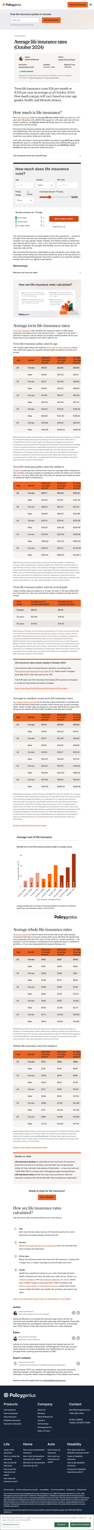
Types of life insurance (9, 1451)
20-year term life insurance (60, 347)
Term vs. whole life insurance (12, 1458)
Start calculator (47, 1197)
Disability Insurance (12, 1420)
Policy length (18, 193)
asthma (22, 1286)
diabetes (56, 1279)
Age (17, 180)
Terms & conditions (58, 1490)
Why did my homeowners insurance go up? (34, 1464)
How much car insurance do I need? (54, 1459)
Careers (41, 1420)
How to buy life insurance (10, 1464)
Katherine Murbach (32, 59)
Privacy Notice (9, 1490)
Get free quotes (51, 20)
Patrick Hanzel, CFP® (26, 67)
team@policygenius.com (79, 1409)
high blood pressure (48, 1286)
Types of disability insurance (75, 1458)
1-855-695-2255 (76, 1413)
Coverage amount (47, 192)
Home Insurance (11, 1413)
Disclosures (70, 1490)
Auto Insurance (10, 1416)
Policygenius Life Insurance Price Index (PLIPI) (34, 671)
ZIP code (61, 180)
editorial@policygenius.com (54, 1380)
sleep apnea (31, 1286)
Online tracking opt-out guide (27, 1490)
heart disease (45, 1279)
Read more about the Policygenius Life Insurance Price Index (41, 688)
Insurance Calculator (12, 1423)
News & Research (45, 1416)
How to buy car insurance (54, 1451)
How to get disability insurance (76, 1464)
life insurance (23, 117)
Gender (39, 180)
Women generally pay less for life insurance (37, 1245)
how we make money (52, 78)
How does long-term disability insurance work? (78, 1451)
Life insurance (19, 36)
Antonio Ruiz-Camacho (66, 59)
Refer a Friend (44, 1431)
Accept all (61, 1524)
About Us (42, 1409)
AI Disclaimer (81, 1490)
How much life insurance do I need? (10, 1472)
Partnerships (43, 1423)
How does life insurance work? (11, 1480)
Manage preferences (11, 1524)
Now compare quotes (63, 219)
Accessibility (44, 1490)
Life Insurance (10, 1409)
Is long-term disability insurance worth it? (76, 1471)
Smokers (17, 470)
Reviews (41, 1413)
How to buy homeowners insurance (34, 1451)
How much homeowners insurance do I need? (33, 1458)
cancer (66, 1279)
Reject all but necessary (80, 1524)
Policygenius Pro (45, 1427)
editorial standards (36, 78)
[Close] (90, 1518)
